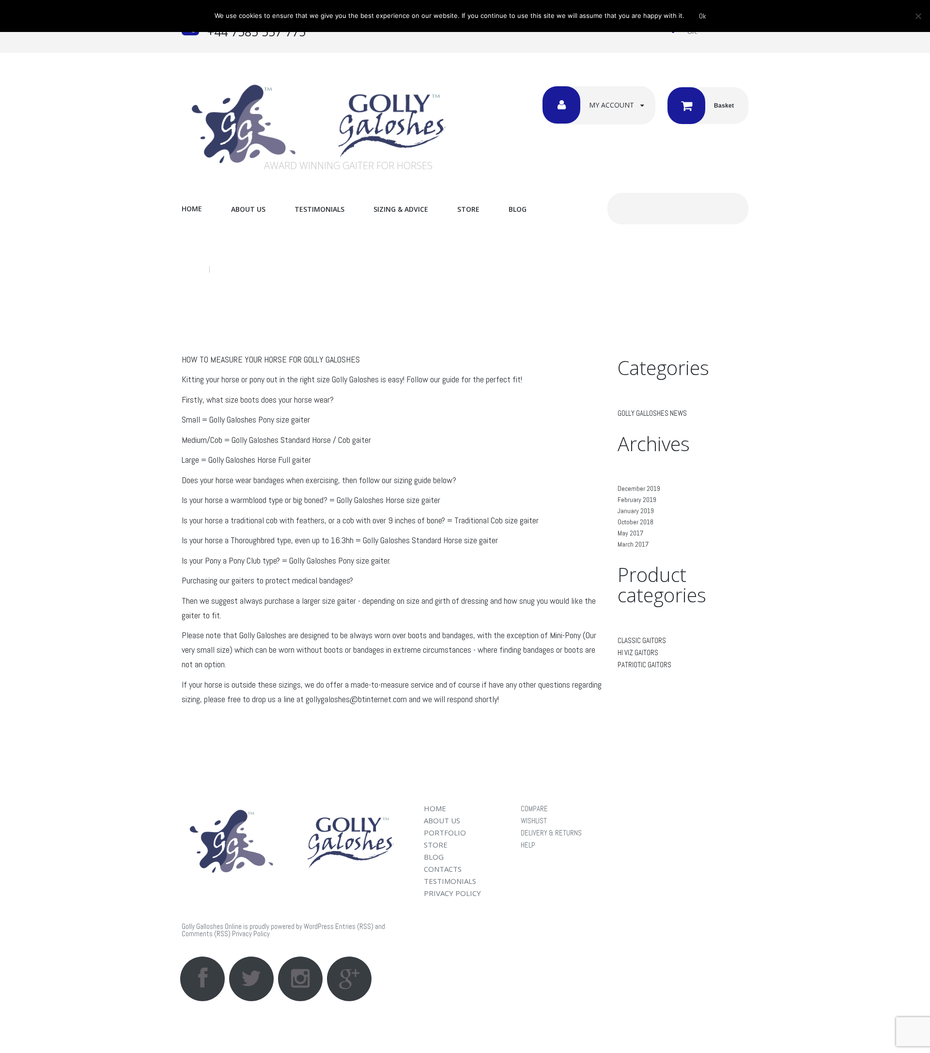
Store (468, 209)
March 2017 (633, 544)
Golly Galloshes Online (212, 926)
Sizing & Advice (400, 209)
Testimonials (319, 209)
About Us (248, 209)
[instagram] (300, 979)
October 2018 (635, 522)
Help (528, 844)
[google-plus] (349, 979)
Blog (518, 209)
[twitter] (251, 979)
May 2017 (630, 533)
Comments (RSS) (206, 933)
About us (442, 820)
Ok (702, 16)
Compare (534, 808)
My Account (611, 105)
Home (192, 208)
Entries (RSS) (354, 926)
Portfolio (445, 832)
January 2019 (636, 510)
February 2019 (637, 499)
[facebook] (202, 979)
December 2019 (639, 488)
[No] (918, 16)
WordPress (319, 926)
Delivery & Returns (551, 832)
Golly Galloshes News (652, 413)
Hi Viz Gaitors (638, 652)
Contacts (443, 869)
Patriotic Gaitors (644, 664)
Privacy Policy (251, 933)
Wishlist (534, 820)
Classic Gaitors (642, 640)
